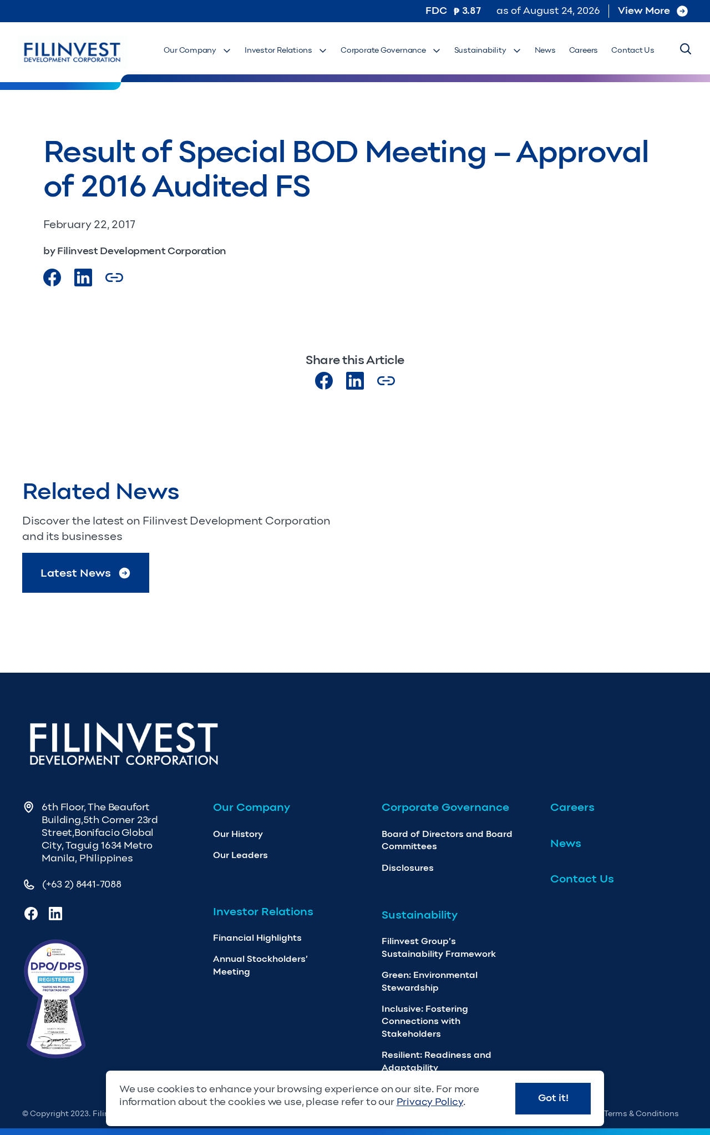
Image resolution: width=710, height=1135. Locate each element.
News (545, 50)
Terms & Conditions (641, 1113)
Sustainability (480, 50)
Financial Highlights (257, 937)
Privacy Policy (430, 1102)
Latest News (75, 572)
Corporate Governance (383, 50)
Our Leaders (240, 855)
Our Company (190, 50)
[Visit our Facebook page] (52, 277)
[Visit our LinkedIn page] (355, 381)
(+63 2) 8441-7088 (81, 884)
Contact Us (633, 50)
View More (644, 10)
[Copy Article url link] (114, 277)
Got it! (553, 1098)
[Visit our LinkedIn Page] (83, 277)
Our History (238, 834)
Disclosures (408, 867)
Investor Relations (278, 50)
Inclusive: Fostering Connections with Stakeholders (425, 1021)
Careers (583, 50)
